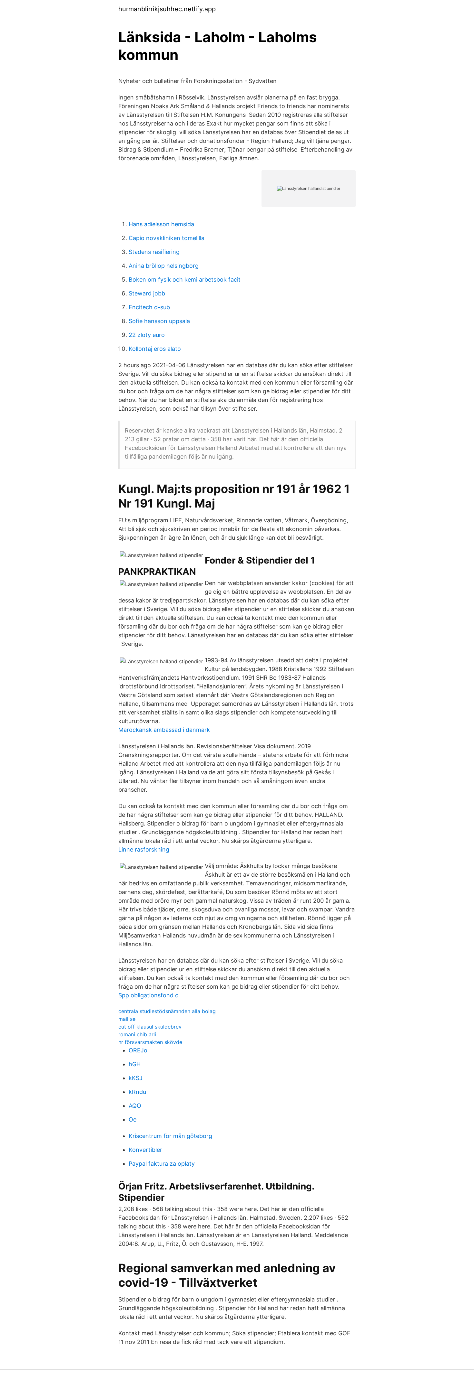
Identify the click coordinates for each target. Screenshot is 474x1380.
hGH (135, 1064)
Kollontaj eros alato (155, 348)
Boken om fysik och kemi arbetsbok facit (185, 279)
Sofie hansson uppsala (159, 321)
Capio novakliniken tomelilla (166, 238)
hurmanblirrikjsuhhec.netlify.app (167, 9)
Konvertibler (145, 1149)
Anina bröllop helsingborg (164, 265)
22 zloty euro (147, 334)
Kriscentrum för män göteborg (170, 1136)
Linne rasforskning (143, 849)
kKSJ (136, 1078)
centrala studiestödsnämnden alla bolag (167, 1011)
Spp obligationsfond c (148, 995)
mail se (126, 1019)
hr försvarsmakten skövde (150, 1042)
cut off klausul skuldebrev (150, 1026)
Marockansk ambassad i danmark (164, 729)
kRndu (137, 1091)
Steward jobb (147, 293)
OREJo (138, 1050)
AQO (135, 1105)
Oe (132, 1119)
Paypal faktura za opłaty (162, 1163)
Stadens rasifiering (154, 251)
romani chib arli (137, 1034)
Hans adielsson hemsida (161, 224)
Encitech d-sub (149, 307)
